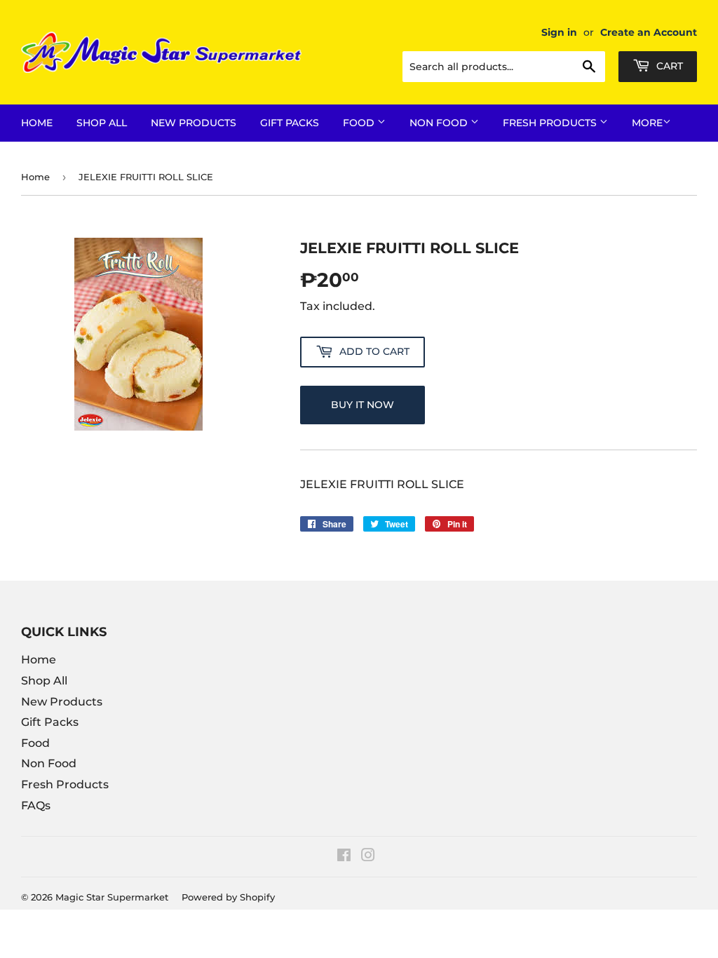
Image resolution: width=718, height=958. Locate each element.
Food (360, 122)
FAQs (35, 805)
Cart (668, 66)
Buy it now (362, 404)
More (647, 122)
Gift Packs (289, 122)
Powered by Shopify (228, 897)
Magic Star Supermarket (111, 897)
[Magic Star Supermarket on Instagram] (368, 856)
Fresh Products (551, 122)
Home (37, 122)
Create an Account (648, 32)
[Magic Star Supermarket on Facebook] (344, 856)
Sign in (559, 32)
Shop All (101, 122)
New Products (193, 122)
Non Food (439, 122)
